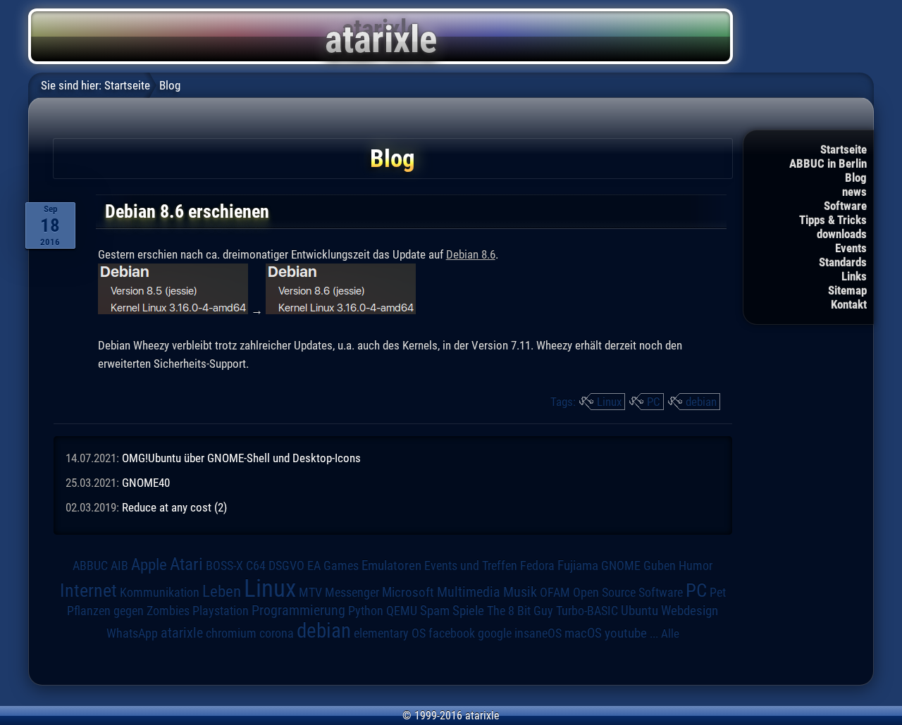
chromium (231, 633)
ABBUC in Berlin (828, 163)
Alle (670, 633)
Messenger (352, 592)
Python (365, 611)
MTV (310, 592)
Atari (186, 563)
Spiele (468, 610)
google (495, 633)
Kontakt (849, 304)
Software (845, 206)
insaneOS (538, 633)
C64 (256, 566)
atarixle (182, 632)
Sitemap (847, 290)
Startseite (843, 149)
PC (653, 402)
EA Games (333, 566)
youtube (626, 633)
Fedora (537, 565)
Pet (718, 592)
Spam (435, 611)
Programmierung (298, 610)
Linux (609, 402)
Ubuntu (639, 611)
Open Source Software (628, 592)
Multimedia (468, 591)
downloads (842, 234)
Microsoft (408, 592)
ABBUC (90, 566)
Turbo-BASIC (587, 610)
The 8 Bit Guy (520, 610)
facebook (451, 633)
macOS (583, 633)
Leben (221, 591)
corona (276, 633)
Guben (659, 566)
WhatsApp (132, 633)
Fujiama (577, 566)
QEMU (401, 611)
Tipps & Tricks (833, 220)
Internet (88, 590)
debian (701, 402)
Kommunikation (159, 592)
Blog (856, 178)
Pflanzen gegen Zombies (128, 611)
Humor (695, 566)
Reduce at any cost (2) (174, 507)
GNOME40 (146, 483)
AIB (119, 566)
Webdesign (689, 611)
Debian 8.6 (470, 254)
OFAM (555, 592)
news (854, 192)
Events (851, 248)
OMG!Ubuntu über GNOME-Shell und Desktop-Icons (241, 458)
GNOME (621, 565)
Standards (843, 262)
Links (854, 276)
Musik (520, 592)
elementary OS (390, 633)
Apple (149, 564)
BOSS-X (224, 566)
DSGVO (286, 565)
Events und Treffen (470, 565)
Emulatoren (391, 566)
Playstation (220, 611)
